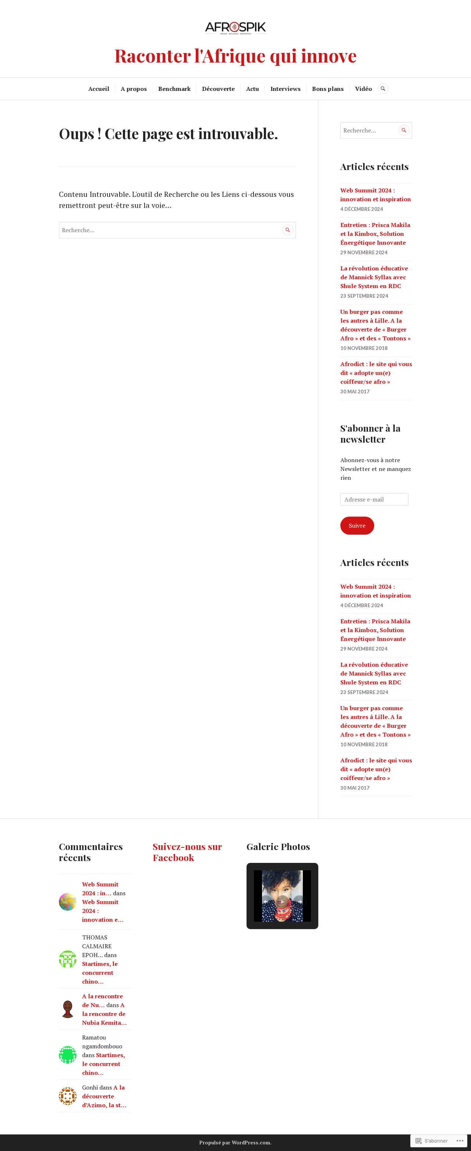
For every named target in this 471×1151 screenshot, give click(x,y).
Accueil (98, 89)
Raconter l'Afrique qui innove (235, 55)
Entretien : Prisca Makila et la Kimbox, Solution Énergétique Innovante (375, 234)
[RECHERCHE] (383, 88)
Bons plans (328, 89)
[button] (265, 902)
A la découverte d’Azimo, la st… (104, 1096)
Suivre (357, 525)
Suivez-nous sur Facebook (187, 851)
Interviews (285, 89)
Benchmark (174, 89)
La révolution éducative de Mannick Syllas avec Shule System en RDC (374, 277)
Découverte (218, 89)
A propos (134, 89)
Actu (252, 89)
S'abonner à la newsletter (370, 433)
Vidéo (363, 89)
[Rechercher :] (177, 229)
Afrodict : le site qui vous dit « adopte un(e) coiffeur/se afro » (376, 373)
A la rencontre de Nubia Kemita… (104, 1014)
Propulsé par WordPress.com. (235, 1142)
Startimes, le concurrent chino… (100, 972)
